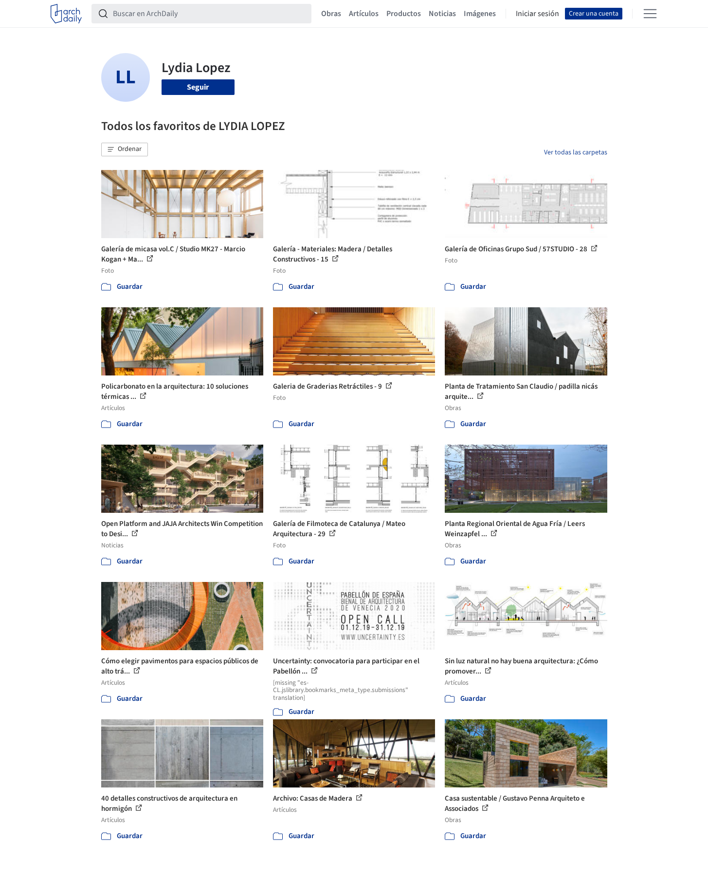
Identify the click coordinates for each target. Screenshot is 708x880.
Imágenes (480, 13)
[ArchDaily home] (66, 13)
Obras (331, 13)
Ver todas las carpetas (575, 152)
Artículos (364, 13)
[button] (124, 149)
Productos (403, 13)
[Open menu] (650, 13)
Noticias (442, 13)
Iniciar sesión (537, 13)
